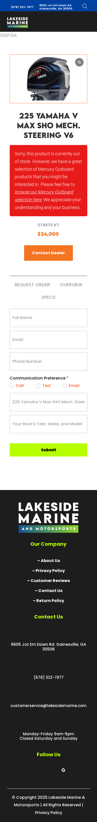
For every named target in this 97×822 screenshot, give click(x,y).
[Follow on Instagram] (53, 770)
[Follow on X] (44, 770)
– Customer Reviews (48, 581)
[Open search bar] (84, 6)
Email (73, 385)
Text (46, 385)
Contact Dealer (48, 253)
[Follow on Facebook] (34, 770)
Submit (48, 449)
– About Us (48, 561)
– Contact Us (48, 591)
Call (19, 385)
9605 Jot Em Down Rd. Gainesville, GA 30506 (48, 647)
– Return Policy (48, 601)
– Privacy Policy (48, 571)
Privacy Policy (48, 813)
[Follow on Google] (63, 770)
